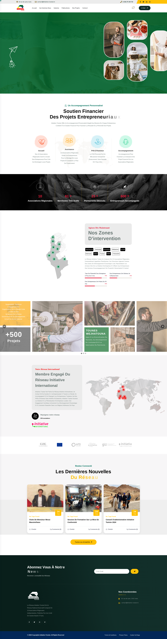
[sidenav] (133, 8)
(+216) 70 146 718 (128, 2)
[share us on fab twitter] (34, 622)
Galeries (56, 8)
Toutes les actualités (82, 542)
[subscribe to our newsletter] (134, 571)
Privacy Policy (123, 635)
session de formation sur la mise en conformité (83, 521)
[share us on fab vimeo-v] (45, 622)
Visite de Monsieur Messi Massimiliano (39, 521)
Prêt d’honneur (97, 151)
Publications (66, 8)
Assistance (69, 149)
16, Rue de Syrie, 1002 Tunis (129, 599)
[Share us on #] (140, 2)
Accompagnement (125, 151)
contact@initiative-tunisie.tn (46, 2)
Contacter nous (59, 68)
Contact (85, 8)
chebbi (33, 529)
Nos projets (76, 8)
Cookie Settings (135, 635)
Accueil (34, 8)
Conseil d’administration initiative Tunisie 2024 (120, 521)
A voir (143, 8)
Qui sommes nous (45, 8)
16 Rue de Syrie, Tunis (24, 2)
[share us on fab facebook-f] (29, 622)
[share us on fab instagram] (40, 622)
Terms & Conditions (110, 635)
